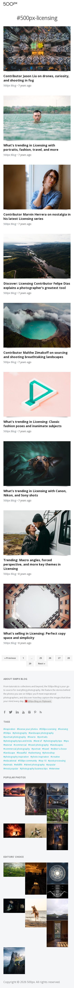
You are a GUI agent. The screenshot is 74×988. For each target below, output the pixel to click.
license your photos (28, 729)
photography (20, 733)
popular (52, 764)
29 (30, 663)
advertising (35, 752)
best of (38, 740)
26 (50, 658)
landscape (10, 752)
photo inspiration (40, 756)
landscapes (57, 744)
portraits (43, 736)
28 (68, 658)
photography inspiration (17, 756)
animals (8, 764)
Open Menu (16, 4)
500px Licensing (48, 729)
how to (32, 736)
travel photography (39, 744)
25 (40, 658)
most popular (11, 768)
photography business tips (34, 768)
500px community (28, 760)
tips (67, 740)
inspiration (10, 729)
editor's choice (59, 748)
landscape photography (42, 733)
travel (46, 748)
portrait (36, 748)
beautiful (22, 752)
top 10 (43, 760)
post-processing (57, 760)
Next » (41, 663)
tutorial (8, 744)
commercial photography (17, 748)
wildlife (18, 764)
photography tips (53, 740)
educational (10, 760)
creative (56, 756)
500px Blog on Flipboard (39, 701)
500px (8, 733)
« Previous (10, 658)
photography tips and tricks (18, 740)
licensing (63, 729)
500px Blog (9, 85)
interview (55, 768)
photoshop (49, 752)
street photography (35, 764)
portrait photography (15, 736)
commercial (21, 744)
